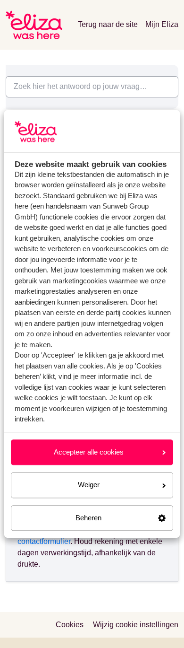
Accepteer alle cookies (89, 452)
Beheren (88, 518)
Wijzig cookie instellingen (135, 625)
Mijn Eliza (161, 24)
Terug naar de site (108, 24)
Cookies (70, 625)
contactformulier (43, 541)
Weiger (89, 485)
